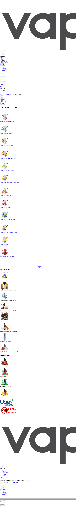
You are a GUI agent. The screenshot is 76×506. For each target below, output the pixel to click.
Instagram (4, 475)
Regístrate (4, 71)
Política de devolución (6, 471)
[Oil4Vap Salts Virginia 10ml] (4, 365)
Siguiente (39, 266)
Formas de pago (5, 470)
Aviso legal (4, 485)
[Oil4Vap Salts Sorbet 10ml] (4, 375)
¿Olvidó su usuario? (3, 61)
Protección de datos (5, 472)
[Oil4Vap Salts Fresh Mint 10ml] (4, 385)
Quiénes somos (4, 53)
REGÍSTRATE (2, 64)
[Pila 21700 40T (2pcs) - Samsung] (4, 340)
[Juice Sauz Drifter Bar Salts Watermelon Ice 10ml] (4, 330)
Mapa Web (4, 486)
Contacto (3, 54)
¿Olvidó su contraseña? (4, 62)
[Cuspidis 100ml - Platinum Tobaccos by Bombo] (4, 289)
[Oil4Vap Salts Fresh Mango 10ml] (4, 396)
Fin (39, 267)
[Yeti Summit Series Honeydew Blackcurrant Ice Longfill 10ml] (4, 279)
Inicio (3, 51)
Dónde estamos (4, 466)
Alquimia (10, 94)
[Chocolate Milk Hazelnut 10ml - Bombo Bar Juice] (4, 320)
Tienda (4, 94)
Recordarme (2, 63)
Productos (4, 52)
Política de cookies (15, 482)
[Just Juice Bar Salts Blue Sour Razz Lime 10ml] (4, 299)
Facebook (4, 474)
